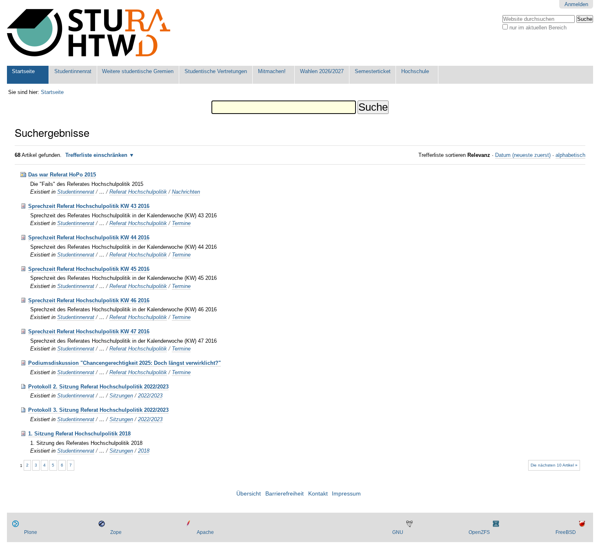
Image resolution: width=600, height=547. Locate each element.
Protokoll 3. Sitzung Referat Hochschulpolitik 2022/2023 (98, 410)
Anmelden (576, 4)
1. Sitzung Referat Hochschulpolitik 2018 (79, 434)
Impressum (346, 494)
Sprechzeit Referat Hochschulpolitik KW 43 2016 (88, 206)
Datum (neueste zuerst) (523, 155)
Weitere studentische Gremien (137, 71)
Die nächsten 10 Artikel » (554, 465)
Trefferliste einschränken (96, 155)
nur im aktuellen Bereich (538, 28)
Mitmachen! (272, 71)
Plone (30, 532)
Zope (116, 532)
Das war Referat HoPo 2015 (62, 175)
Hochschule (415, 71)
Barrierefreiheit (284, 494)
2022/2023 (150, 396)
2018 (143, 451)
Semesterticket (373, 71)
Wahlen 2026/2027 (322, 71)
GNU (397, 532)
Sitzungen (121, 396)
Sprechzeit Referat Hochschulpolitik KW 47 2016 (88, 331)
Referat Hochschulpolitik (138, 192)
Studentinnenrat (72, 71)
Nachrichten (186, 192)
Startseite (23, 71)
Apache (205, 532)
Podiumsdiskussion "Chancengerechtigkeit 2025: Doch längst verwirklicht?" (124, 363)
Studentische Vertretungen (215, 71)
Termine (181, 223)
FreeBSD (566, 532)
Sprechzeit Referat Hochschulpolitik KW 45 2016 (88, 269)
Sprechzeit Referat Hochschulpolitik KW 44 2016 (88, 237)
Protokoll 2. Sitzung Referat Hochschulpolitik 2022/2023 (98, 387)
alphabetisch (570, 155)
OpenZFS (479, 532)
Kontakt (318, 494)
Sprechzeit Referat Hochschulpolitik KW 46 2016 (88, 300)
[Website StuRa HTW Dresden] (88, 33)
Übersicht (248, 494)
